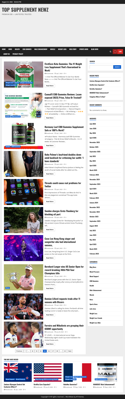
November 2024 (95, 179)
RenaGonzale (49, 73)
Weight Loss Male (11, 85)
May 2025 (93, 161)
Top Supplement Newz (25, 9)
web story (72, 49)
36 (49, 351)
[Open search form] (110, 51)
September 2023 (95, 221)
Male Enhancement (40, 49)
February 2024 (94, 198)
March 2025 (93, 170)
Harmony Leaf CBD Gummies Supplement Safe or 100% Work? (23, 136)
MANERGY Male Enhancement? (99, 93)
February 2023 (94, 253)
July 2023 (93, 230)
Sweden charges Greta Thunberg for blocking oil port (23, 220)
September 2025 (95, 151)
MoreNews (70, 397)
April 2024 (93, 188)
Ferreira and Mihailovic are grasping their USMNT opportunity (23, 335)
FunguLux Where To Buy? (97, 96)
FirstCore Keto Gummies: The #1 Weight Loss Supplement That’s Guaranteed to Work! (23, 74)
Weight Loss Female (26, 82)
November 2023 (95, 212)
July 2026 (93, 124)
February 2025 (94, 175)
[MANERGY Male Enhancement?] (107, 372)
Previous (19, 351)
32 (32, 351)
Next (69, 351)
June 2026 (93, 128)
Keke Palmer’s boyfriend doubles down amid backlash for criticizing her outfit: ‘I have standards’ (23, 164)
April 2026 (93, 137)
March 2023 (93, 249)
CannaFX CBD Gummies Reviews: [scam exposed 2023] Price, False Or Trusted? (23, 106)
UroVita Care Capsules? (97, 85)
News (10, 49)
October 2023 (94, 216)
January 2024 (94, 202)
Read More (50, 86)
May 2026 (93, 133)
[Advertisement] (62, 30)
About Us (6, 54)
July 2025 (93, 156)
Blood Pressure (94, 272)
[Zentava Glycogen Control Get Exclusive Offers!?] (18, 372)
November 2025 (95, 142)
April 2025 (93, 165)
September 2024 (95, 184)
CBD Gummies (27, 49)
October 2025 (94, 147)
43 (65, 351)
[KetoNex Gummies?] (77, 372)
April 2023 (93, 244)
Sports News (83, 49)
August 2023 (94, 226)
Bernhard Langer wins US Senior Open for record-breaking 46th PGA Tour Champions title (23, 277)
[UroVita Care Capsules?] (48, 372)
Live (120, 51)
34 (41, 351)
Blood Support (94, 276)
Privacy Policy (18, 54)
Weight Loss (62, 49)
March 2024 (93, 193)
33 (36, 351)
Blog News (94, 49)
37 (53, 351)
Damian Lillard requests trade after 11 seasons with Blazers (23, 307)
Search (92, 61)
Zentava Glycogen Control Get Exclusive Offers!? (105, 81)
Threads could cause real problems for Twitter (23, 192)
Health (17, 49)
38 (57, 351)
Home (4, 49)
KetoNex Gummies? (96, 89)
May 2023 (93, 239)
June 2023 (93, 235)
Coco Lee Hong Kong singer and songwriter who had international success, (23, 248)
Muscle (52, 49)
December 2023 (95, 207)
